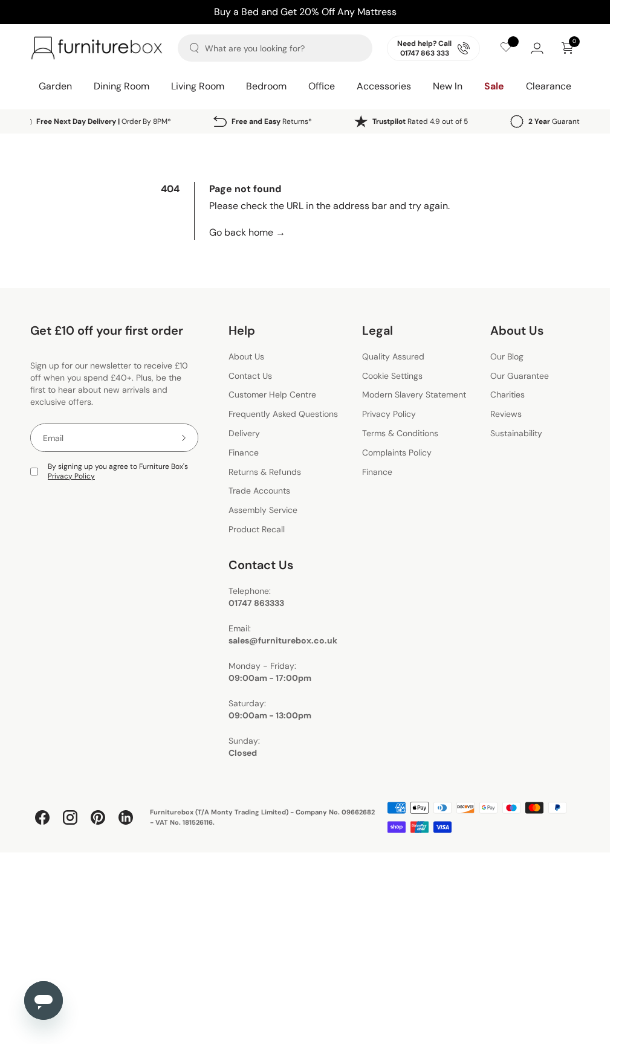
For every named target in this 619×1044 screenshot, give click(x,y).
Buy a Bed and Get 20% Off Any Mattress (305, 11)
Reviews (506, 414)
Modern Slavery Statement (414, 395)
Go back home (247, 232)
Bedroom (266, 86)
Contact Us (250, 376)
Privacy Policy (71, 476)
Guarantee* (560, 121)
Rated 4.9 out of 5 (420, 121)
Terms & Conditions (400, 433)
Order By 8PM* (103, 121)
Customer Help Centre (272, 395)
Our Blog (506, 356)
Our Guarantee (519, 376)
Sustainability (516, 433)
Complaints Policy (397, 453)
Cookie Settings (392, 376)
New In (447, 86)
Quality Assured (393, 356)
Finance (243, 453)
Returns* (272, 121)
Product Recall (256, 529)
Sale (494, 86)
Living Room (197, 86)
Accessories (384, 86)
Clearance (548, 86)
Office (321, 86)
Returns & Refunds (264, 472)
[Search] (194, 48)
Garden (55, 86)
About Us (246, 356)
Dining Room (121, 86)
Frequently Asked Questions (283, 414)
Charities (507, 395)
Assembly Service (262, 510)
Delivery (244, 433)
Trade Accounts (259, 491)
